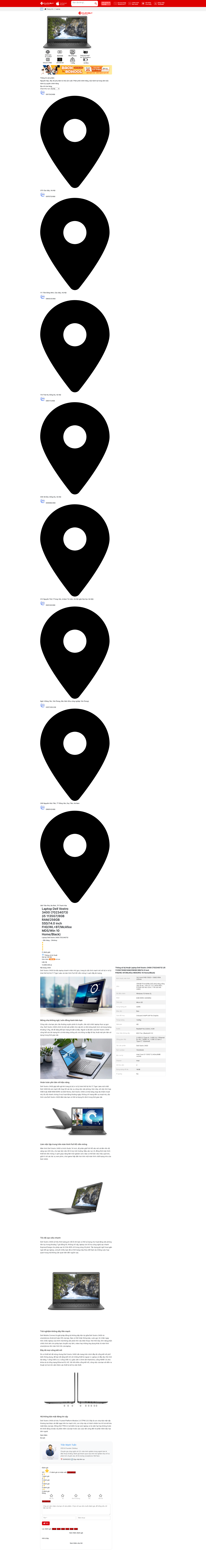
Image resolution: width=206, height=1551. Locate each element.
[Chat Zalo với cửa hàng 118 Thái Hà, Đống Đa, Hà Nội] (43, 299)
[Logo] (53, 3)
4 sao (63, 1529)
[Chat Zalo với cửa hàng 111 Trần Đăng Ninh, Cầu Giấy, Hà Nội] (43, 196)
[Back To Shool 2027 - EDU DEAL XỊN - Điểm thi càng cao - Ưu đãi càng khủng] (76, 74)
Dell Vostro (44, 970)
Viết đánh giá (71, 1472)
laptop (61, 970)
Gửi (46, 1523)
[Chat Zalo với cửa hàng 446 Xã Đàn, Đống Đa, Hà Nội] (43, 401)
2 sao (71, 1529)
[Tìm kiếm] (96, 3)
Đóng (44, 1493)
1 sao (76, 1529)
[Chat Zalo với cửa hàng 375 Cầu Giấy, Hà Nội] (43, 94)
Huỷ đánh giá (46, 1501)
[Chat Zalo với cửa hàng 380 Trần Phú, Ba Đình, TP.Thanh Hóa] (43, 809)
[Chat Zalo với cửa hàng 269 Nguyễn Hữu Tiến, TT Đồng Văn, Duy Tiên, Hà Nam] (43, 707)
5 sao (58, 1529)
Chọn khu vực (45, 89)
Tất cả (54, 1529)
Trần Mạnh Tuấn (68, 1445)
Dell (45, 1027)
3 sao (67, 1529)
